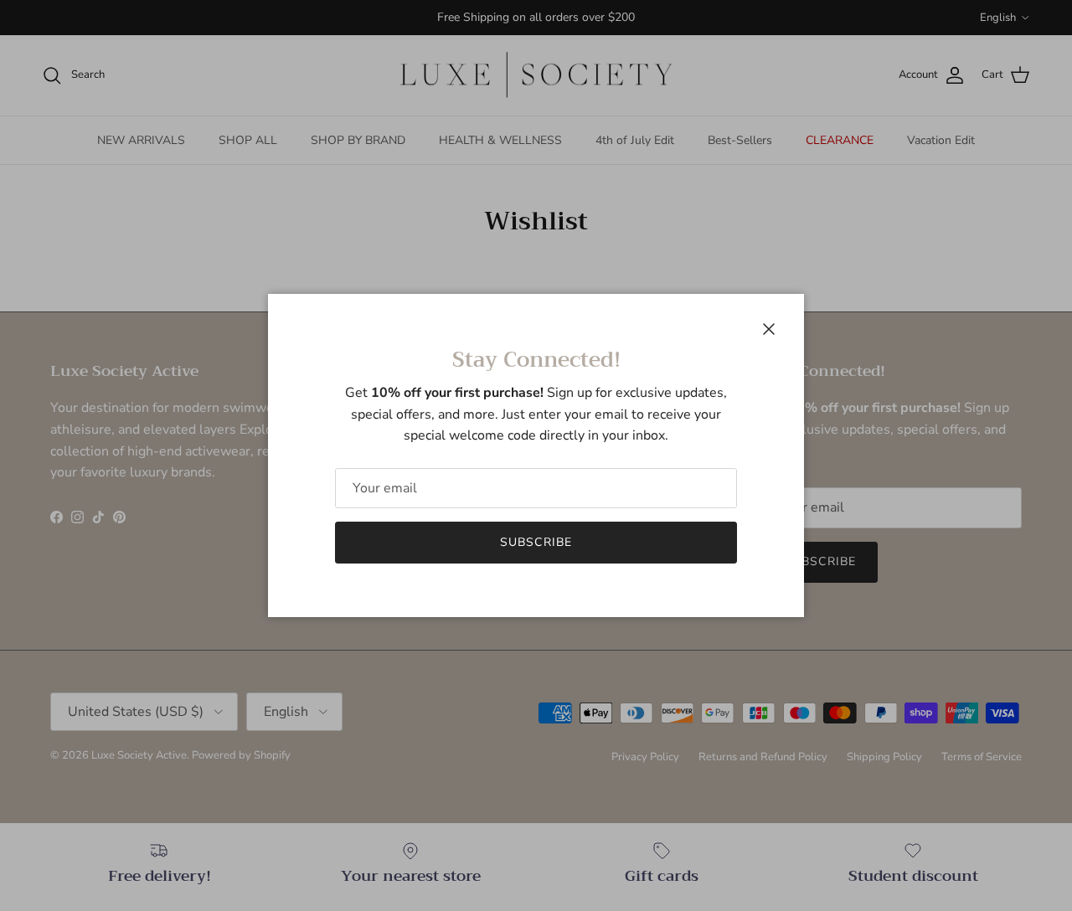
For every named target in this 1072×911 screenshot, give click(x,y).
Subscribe (536, 542)
